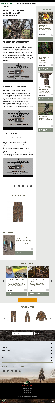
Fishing (17, 252)
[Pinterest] (23, 185)
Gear (21, 252)
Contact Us (23, 366)
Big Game (41, 37)
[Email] (31, 185)
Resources (4, 366)
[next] (31, 212)
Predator (48, 37)
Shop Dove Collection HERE (7, 1)
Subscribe (38, 334)
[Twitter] (19, 185)
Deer (45, 37)
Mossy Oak (3, 3)
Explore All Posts (27, 299)
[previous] (5, 212)
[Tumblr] (27, 185)
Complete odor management (26, 50)
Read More (19, 249)
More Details (18, 213)
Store (14, 366)
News (49, 39)
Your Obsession (10, 3)
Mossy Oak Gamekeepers (37, 293)
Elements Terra (42, 39)
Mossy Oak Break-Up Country (45, 68)
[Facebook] (15, 185)
